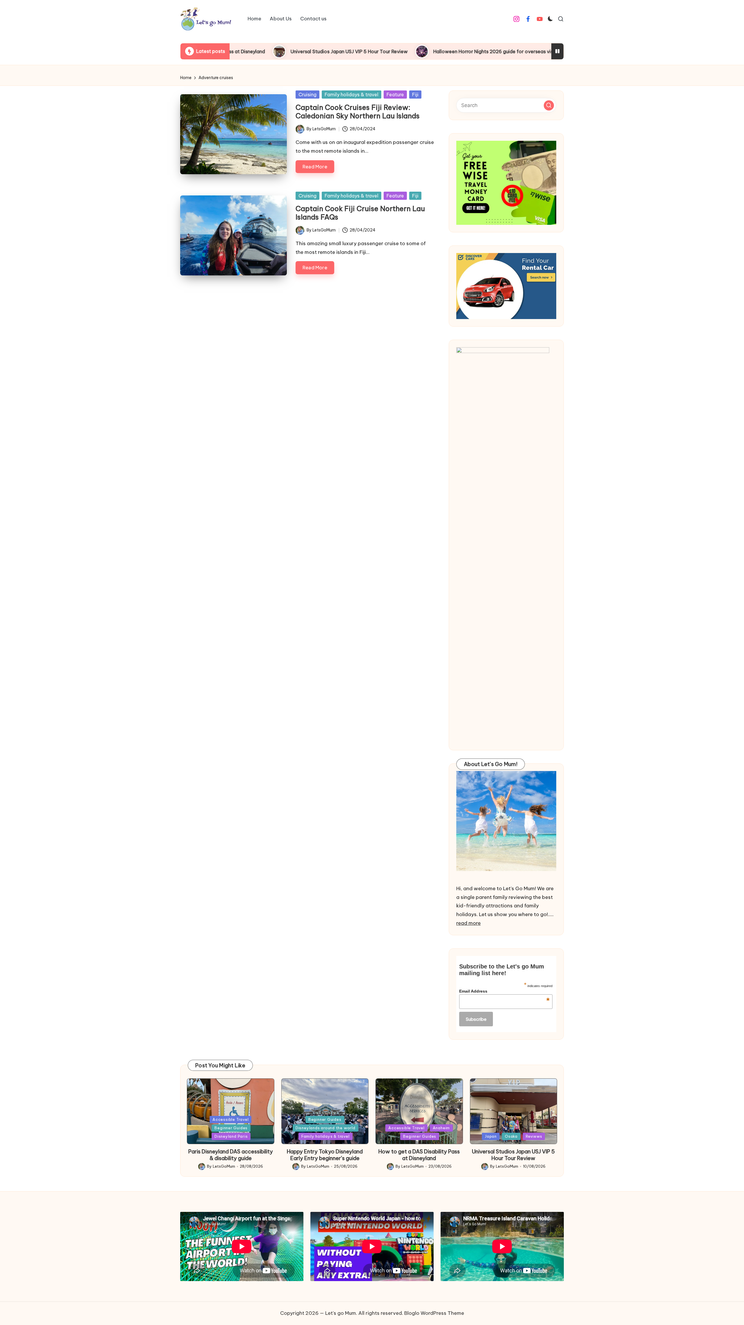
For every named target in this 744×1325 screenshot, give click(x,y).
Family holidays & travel (351, 94)
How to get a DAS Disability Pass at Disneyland (419, 1155)
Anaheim (441, 1127)
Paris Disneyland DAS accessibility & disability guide (230, 1155)
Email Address (504, 991)
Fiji (415, 94)
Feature (395, 94)
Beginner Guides (231, 1127)
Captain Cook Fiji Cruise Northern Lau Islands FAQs (360, 212)
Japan (491, 1136)
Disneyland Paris (231, 1136)
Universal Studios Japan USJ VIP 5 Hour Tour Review (280, 51)
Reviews (534, 1136)
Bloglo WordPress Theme (434, 1313)
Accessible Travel (230, 1119)
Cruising (307, 94)
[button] (549, 105)
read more (468, 923)
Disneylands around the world (325, 1127)
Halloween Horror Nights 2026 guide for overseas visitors (429, 51)
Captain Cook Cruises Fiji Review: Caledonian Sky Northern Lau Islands (358, 111)
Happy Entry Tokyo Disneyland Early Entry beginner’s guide (325, 1155)
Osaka (511, 1136)
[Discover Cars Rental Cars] (506, 286)
